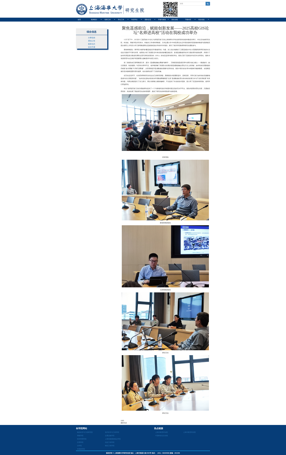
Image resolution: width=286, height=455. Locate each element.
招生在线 (174, 19)
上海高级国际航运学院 (113, 439)
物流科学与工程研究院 (85, 432)
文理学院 (80, 442)
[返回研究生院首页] (111, 6)
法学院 (79, 446)
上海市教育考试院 (189, 432)
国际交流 (148, 19)
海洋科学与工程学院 (112, 432)
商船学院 (80, 435)
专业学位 (134, 19)
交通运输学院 (109, 435)
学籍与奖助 (162, 19)
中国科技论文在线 (161, 435)
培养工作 (107, 19)
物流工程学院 (109, 446)
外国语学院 (81, 449)
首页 (79, 19)
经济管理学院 (81, 439)
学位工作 (121, 19)
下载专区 (188, 19)
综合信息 (201, 19)
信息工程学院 (109, 442)
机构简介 (94, 19)
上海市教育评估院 (161, 432)
